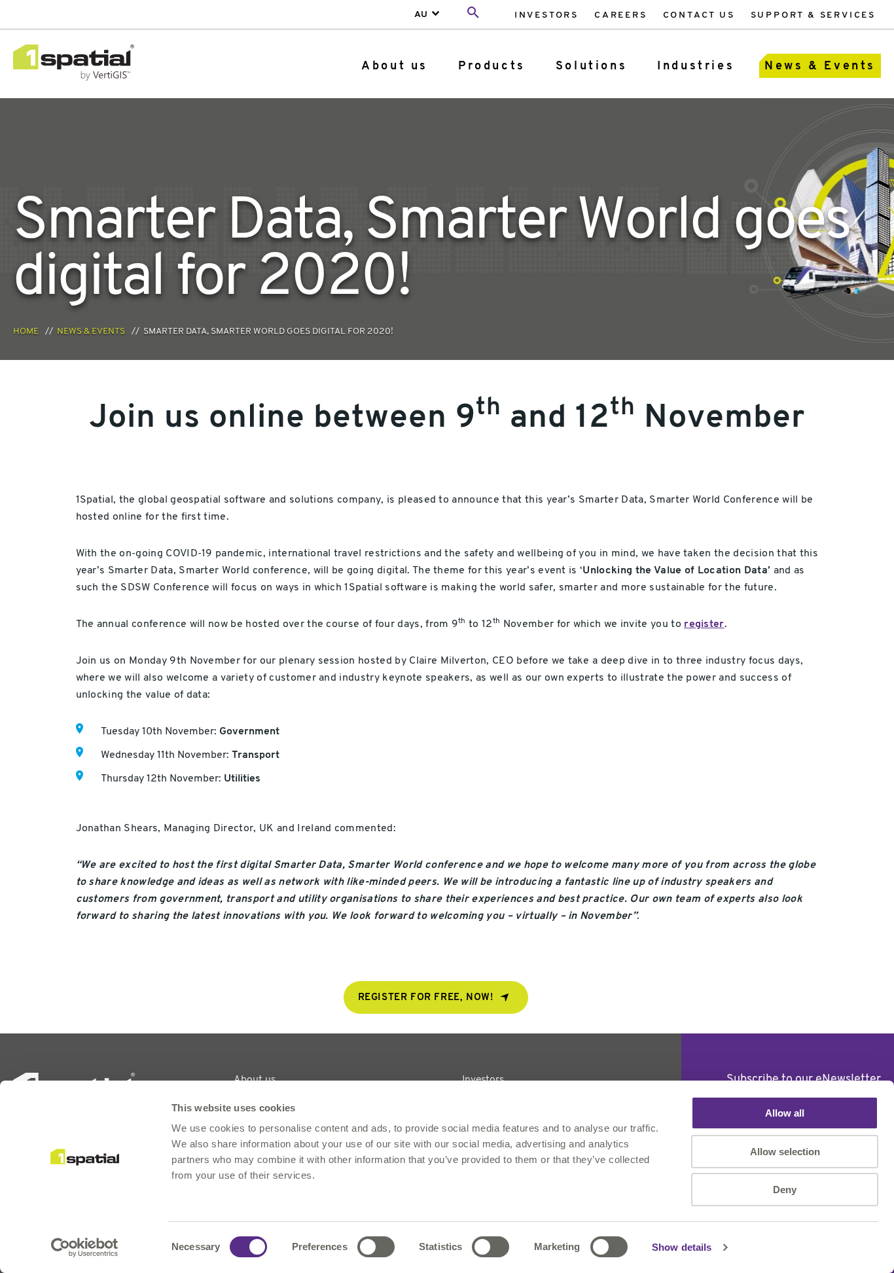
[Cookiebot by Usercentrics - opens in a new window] (84, 1247)
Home (26, 331)
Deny (784, 1189)
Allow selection (785, 1151)
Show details (681, 1247)
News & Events (820, 67)
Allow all (784, 1113)
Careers (620, 15)
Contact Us (699, 15)
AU (420, 15)
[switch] (376, 1246)
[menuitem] (546, 14)
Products (492, 67)
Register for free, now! (425, 998)
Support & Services (813, 15)
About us (394, 67)
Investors (546, 15)
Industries (695, 67)
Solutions (591, 67)
